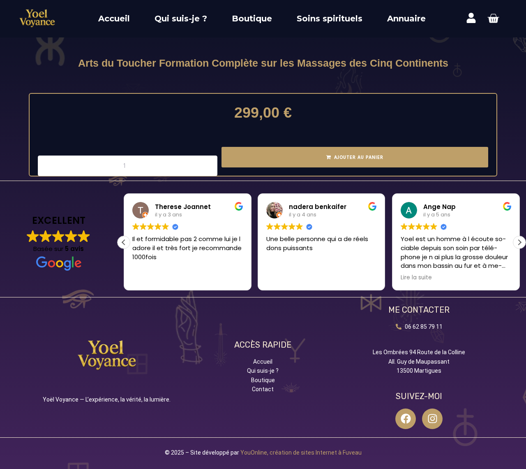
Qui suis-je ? (181, 18)
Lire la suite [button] (416, 277)
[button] (519, 242)
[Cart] (493, 18)
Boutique (252, 18)
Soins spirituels (329, 18)
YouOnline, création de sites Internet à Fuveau (301, 452)
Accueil (114, 18)
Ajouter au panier (358, 157)
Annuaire (406, 18)
